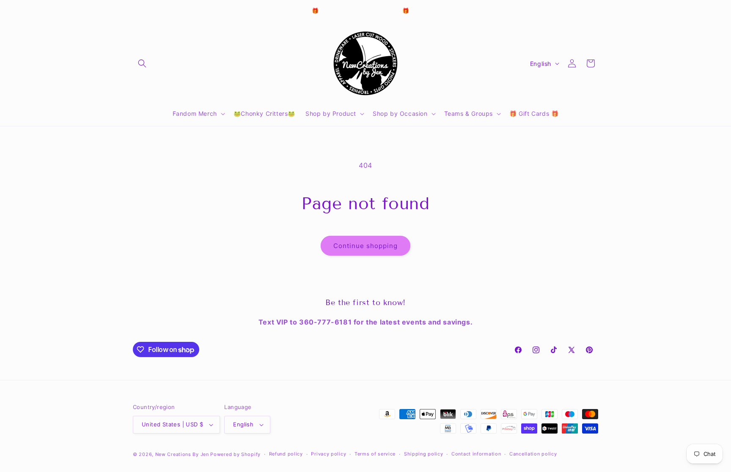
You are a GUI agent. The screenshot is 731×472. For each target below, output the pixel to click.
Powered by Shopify (235, 454)
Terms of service (375, 454)
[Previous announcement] (275, 11)
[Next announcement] (455, 11)
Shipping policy (423, 454)
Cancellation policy (533, 454)
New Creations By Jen (182, 454)
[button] (142, 63)
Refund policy (286, 454)
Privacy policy (328, 454)
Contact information (476, 454)
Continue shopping (365, 246)
